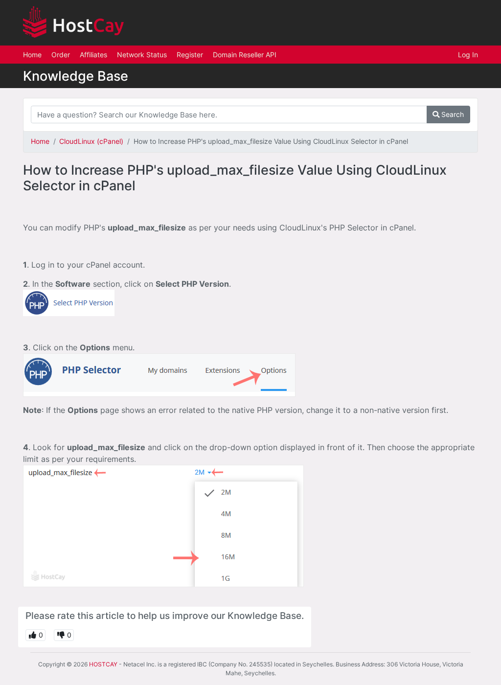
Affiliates (93, 54)
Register (190, 54)
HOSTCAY (103, 664)
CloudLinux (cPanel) (91, 141)
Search (451, 114)
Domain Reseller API (244, 54)
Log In (468, 54)
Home (32, 54)
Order (60, 54)
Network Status (142, 54)
